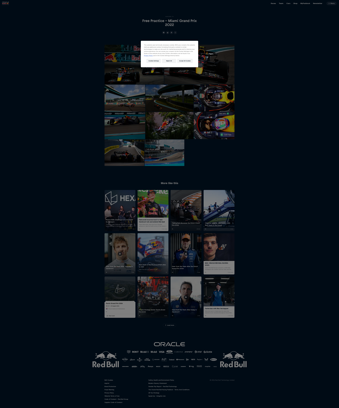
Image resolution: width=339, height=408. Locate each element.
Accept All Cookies (185, 61)
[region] (169, 54)
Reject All (169, 61)
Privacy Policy (148, 55)
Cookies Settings (153, 61)
